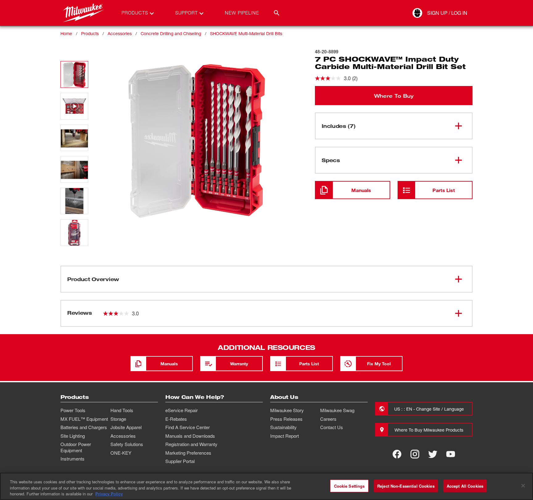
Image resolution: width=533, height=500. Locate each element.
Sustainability (283, 427)
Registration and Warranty (191, 444)
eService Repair (181, 410)
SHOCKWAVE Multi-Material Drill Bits (246, 33)
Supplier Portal (180, 461)
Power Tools (72, 410)
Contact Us (331, 427)
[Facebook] (397, 454)
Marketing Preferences (188, 453)
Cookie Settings (349, 486)
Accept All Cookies (465, 486)
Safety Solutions (126, 444)
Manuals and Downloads (190, 436)
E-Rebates (176, 419)
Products (90, 33)
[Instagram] (415, 454)
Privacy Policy (109, 494)
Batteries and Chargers (83, 427)
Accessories (120, 33)
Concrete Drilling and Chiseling (171, 33)
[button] (74, 74)
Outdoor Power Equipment (75, 447)
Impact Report (284, 436)
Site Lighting (72, 436)
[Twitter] (433, 454)
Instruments (72, 459)
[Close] (523, 485)
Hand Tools (121, 410)
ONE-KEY (120, 453)
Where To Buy (394, 95)
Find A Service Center (187, 427)
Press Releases (286, 419)
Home (66, 33)
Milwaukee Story (287, 410)
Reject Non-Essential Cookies (406, 486)
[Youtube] (450, 454)
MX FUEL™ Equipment (84, 419)
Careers (328, 419)
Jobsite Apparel (126, 427)
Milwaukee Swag (337, 410)
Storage (118, 419)
